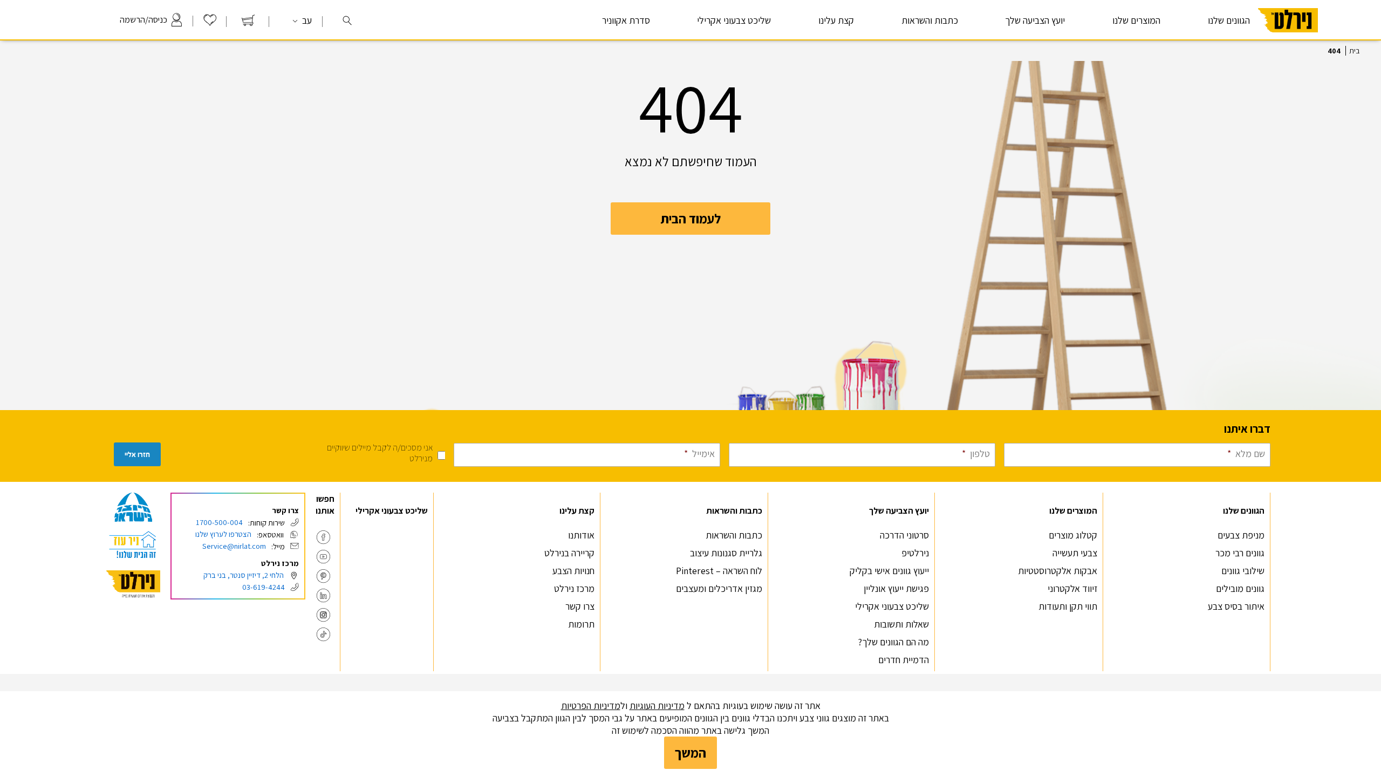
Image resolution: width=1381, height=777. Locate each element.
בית (1354, 51)
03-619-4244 (263, 587)
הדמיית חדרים (903, 659)
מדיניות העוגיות (657, 705)
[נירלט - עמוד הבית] (133, 584)
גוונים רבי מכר (1239, 553)
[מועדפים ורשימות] (209, 23)
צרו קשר (579, 606)
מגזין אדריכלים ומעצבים (719, 588)
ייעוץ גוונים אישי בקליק (889, 570)
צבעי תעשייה (1074, 553)
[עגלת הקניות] (248, 23)
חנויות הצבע (573, 570)
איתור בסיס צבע (1236, 606)
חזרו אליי (137, 454)
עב (306, 20)
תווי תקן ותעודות (1067, 606)
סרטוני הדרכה (904, 535)
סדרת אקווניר (626, 20)
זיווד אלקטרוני (1072, 588)
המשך (690, 752)
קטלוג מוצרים (1073, 535)
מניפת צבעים (1241, 535)
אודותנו (581, 535)
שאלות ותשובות (901, 624)
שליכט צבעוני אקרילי (734, 20)
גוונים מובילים (1240, 588)
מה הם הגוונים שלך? (893, 642)
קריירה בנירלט (569, 553)
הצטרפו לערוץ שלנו (223, 534)
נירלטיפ (915, 553)
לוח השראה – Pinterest (719, 570)
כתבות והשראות (734, 535)
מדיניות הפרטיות (590, 705)
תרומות (581, 624)
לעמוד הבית (690, 218)
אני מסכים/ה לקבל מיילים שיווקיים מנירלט (380, 453)
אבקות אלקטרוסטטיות (1057, 570)
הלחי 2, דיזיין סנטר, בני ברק (243, 575)
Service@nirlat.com (234, 546)
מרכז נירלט (574, 588)
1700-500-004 (219, 522)
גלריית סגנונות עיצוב (726, 553)
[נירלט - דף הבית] (1288, 37)
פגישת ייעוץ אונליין (896, 588)
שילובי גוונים (1242, 570)
